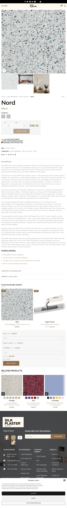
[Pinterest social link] (30, 1)
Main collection (24, 96)
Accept (33, 493)
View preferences (33, 503)
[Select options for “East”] (25, 394)
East (33, 400)
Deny (33, 498)
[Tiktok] (13, 442)
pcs (16, 122)
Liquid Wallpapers (12, 96)
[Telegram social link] (35, 1)
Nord (32, 96)
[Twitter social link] (27, 1)
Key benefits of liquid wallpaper (13, 255)
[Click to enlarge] (4, 71)
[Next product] (65, 97)
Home (3, 96)
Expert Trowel (50, 322)
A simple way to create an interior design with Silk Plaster (21, 260)
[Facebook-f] (7, 437)
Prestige (12, 400)
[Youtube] (20, 437)
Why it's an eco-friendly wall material (15, 263)
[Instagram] (13, 437)
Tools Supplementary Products (49, 324)
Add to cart (21, 131)
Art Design (55, 400)
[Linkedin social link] (32, 1)
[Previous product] (61, 97)
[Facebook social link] (25, 1)
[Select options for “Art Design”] (46, 394)
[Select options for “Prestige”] (3, 394)
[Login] (65, 6)
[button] (64, 480)
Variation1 (4, 113)
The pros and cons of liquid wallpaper (15, 258)
